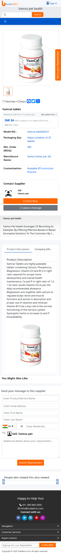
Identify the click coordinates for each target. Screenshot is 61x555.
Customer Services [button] (11, 532)
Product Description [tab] (18, 249)
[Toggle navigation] (5, 21)
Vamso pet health (12, 218)
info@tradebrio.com (32, 508)
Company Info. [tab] (43, 249)
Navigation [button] (7, 526)
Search (37, 14)
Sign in (53, 3)
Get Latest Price (48, 114)
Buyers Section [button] (9, 537)
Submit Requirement (30, 462)
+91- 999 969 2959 (32, 505)
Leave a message (31, 207)
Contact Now (30, 201)
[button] (3, 481)
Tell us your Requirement (57, 65)
